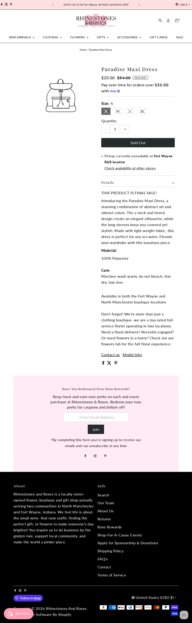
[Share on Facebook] (103, 363)
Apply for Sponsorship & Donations (128, 543)
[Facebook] (1, 4)
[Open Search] (160, 20)
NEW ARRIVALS (20, 37)
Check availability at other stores (130, 168)
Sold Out (138, 142)
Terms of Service (112, 575)
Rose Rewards (110, 527)
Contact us (110, 354)
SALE (179, 37)
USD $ (183, 4)
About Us (106, 511)
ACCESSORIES (128, 37)
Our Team (106, 503)
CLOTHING (51, 37)
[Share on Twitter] (109, 363)
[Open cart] (176, 20)
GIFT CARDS (158, 37)
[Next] (139, 5)
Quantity (108, 121)
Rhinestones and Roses (66, 608)
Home (83, 49)
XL (144, 112)
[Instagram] (6, 4)
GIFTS (101, 37)
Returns (104, 519)
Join (95, 429)
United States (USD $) (155, 597)
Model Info (132, 354)
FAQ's (103, 559)
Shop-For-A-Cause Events (120, 535)
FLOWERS (78, 37)
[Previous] (53, 5)
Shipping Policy (111, 551)
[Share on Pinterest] (115, 363)
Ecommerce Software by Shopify (42, 614)
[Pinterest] (11, 4)
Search (103, 495)
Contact (104, 567)
